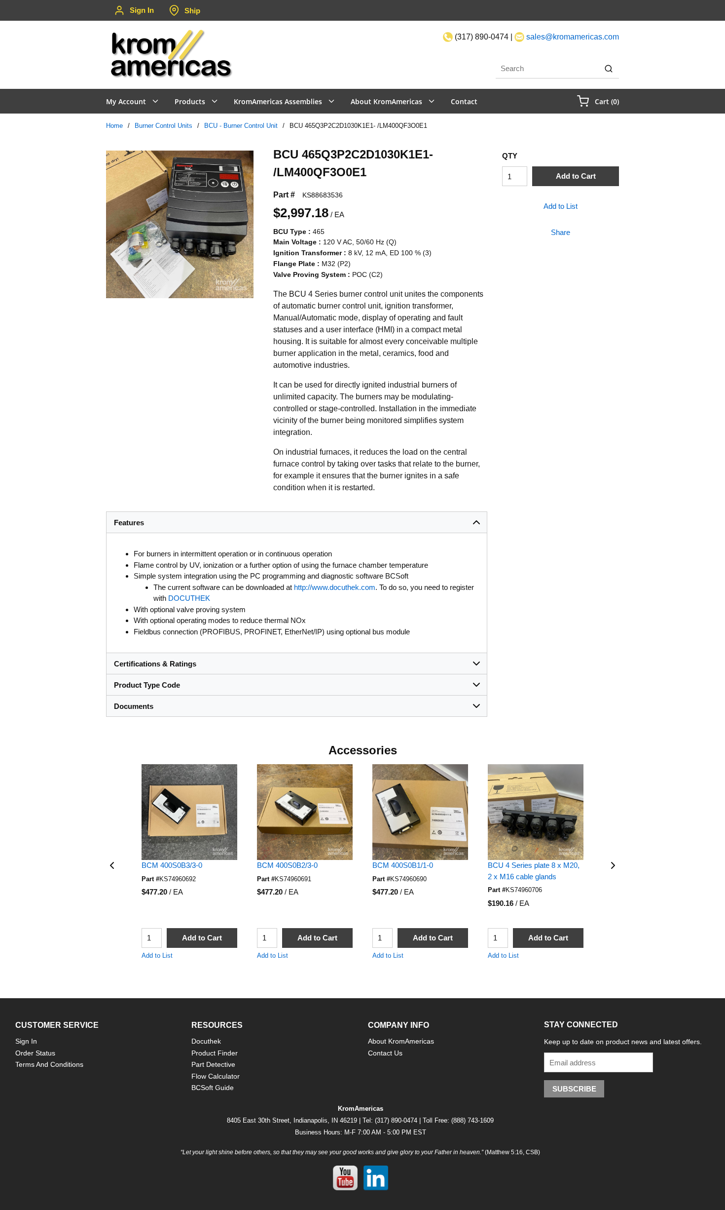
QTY (509, 156)
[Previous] (112, 865)
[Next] (613, 865)
